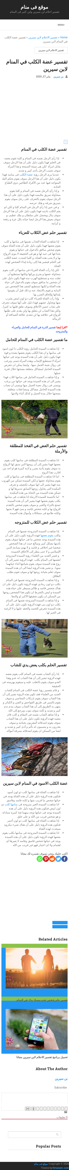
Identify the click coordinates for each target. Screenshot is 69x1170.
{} (33, 1108)
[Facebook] (64, 859)
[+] (27, 1108)
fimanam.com (61, 1167)
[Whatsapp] (40, 859)
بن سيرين (58, 76)
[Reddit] (52, 859)
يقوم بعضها (46, 535)
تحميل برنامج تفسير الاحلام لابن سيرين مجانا (42, 1057)
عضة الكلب (26, 174)
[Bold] (66, 1108)
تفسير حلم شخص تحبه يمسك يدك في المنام (42, 1000)
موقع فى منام (34, 7)
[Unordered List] (48, 1108)
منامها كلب (11, 804)
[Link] (37, 1108)
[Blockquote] (44, 1108)
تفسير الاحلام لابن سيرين (42, 37)
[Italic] (62, 1108)
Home (64, 37)
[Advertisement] (34, 110)
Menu (61, 25)
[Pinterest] (46, 859)
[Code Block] (41, 1108)
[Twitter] (58, 859)
